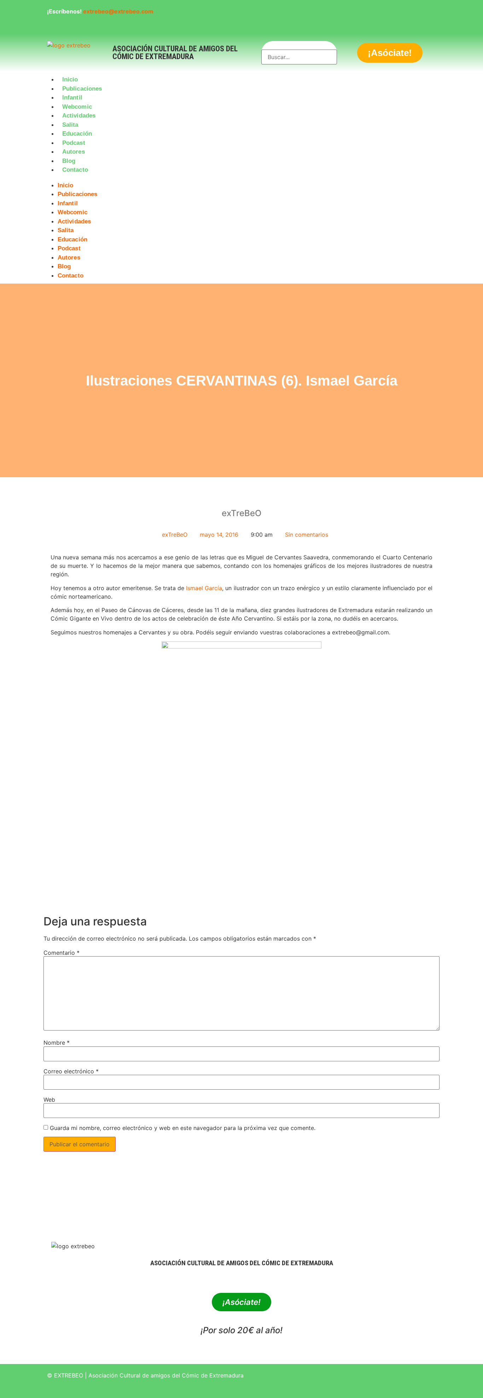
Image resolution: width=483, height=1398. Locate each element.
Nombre (56, 1042)
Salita (70, 124)
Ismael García (204, 588)
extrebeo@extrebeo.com (118, 11)
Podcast (73, 142)
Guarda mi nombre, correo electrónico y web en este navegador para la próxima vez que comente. (182, 1128)
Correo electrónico (71, 1071)
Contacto (75, 169)
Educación (77, 133)
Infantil (72, 97)
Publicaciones (82, 88)
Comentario (61, 952)
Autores (73, 151)
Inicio (70, 79)
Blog (68, 161)
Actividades (78, 115)
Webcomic (77, 106)
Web (49, 1099)
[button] (241, 179)
